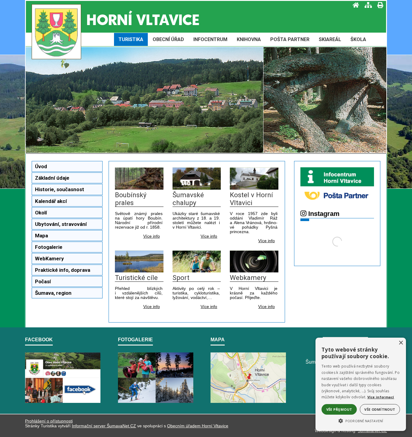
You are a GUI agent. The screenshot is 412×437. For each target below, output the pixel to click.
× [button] (400, 343)
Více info (151, 236)
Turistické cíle (136, 277)
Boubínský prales (131, 199)
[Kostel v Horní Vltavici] (254, 188)
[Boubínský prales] (139, 188)
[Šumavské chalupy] (197, 188)
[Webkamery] (254, 270)
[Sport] (197, 270)
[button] (361, 420)
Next (347, 104)
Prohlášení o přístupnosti (49, 421)
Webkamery (248, 277)
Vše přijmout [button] (339, 409)
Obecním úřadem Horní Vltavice (197, 425)
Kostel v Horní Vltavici (251, 199)
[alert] (360, 384)
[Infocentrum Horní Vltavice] (337, 184)
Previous (65, 104)
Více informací (380, 397)
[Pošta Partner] (337, 202)
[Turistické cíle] (139, 270)
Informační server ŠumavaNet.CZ (104, 425)
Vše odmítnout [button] (379, 409)
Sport (181, 277)
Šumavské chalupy (188, 199)
